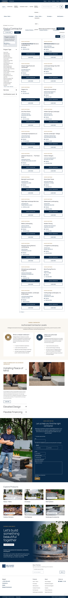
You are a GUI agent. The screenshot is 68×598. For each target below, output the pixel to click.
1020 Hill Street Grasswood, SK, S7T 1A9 (26, 250)
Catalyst (49, 1)
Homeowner (5, 1)
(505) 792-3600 (48, 208)
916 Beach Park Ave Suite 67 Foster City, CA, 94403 (50, 226)
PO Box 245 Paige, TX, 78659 (47, 272)
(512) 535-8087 (48, 276)
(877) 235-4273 (26, 93)
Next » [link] (23, 312)
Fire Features (28, 517)
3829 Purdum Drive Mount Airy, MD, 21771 (48, 114)
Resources (22, 6)
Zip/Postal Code (38, 455)
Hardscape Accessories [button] (28, 43)
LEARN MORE (31, 58)
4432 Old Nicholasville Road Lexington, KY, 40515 (27, 297)
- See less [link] (11, 86)
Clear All (17, 32)
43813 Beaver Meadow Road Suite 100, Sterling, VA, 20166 (50, 136)
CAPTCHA (37, 476)
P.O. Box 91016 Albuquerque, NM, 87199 (49, 204)
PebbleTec (53, 1)
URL (35, 438)
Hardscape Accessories (52, 517)
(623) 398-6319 (26, 74)
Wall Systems (49, 501)
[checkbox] (10, 52)
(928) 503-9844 (48, 51)
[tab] (62, 36)
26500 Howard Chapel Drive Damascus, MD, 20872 (50, 92)
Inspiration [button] (9, 6)
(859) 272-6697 (26, 301)
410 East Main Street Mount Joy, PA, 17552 (25, 136)
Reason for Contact (39, 461)
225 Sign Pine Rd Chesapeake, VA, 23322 (26, 182)
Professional (11, 1)
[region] (10, 70)
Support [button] (36, 29)
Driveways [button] (31, 16)
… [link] (20, 312)
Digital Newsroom (48, 592)
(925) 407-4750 (26, 164)
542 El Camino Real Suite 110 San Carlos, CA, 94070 (50, 158)
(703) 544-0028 (48, 141)
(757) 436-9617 (26, 186)
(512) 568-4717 (48, 186)
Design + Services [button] (16, 7)
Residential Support (49, 583)
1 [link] (19, 312)
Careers (46, 588)
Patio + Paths (35, 581)
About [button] (26, 6)
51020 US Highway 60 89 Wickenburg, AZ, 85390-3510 (27, 273)
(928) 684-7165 (26, 278)
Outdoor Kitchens (8, 517)
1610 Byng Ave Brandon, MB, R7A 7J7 (48, 248)
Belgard (45, 1)
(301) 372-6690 (26, 119)
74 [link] (21, 312)
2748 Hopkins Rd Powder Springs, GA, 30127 (26, 204)
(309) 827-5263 (26, 231)
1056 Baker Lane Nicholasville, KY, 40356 (49, 295)
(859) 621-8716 (48, 300)
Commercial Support (49, 585)
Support (31, 6)
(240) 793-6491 (48, 119)
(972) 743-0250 (48, 73)
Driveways (27, 501)
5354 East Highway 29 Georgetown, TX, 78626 (49, 182)
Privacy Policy (18, 596)
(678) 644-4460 (26, 207)
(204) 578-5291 (48, 253)
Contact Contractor (31, 54)
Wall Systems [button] (7, 30)
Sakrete (57, 1)
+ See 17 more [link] (6, 86)
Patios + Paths (7, 501)
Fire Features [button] (7, 43)
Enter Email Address (37, 572)
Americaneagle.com (62, 596)
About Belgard (48, 581)
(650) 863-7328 (48, 163)
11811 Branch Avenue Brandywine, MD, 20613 (26, 114)
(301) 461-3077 (48, 96)
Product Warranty (48, 590)
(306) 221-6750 (26, 254)
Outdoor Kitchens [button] (29, 30)
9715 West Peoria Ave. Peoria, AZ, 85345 (25, 70)
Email (36, 451)
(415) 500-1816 (48, 231)
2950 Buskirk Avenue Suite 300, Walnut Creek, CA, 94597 (28, 160)
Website (24, 72)
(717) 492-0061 (26, 141)
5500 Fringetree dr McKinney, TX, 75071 (48, 68)
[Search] (57, 6)
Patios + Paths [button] (7, 16)
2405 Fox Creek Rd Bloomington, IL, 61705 (26, 226)
